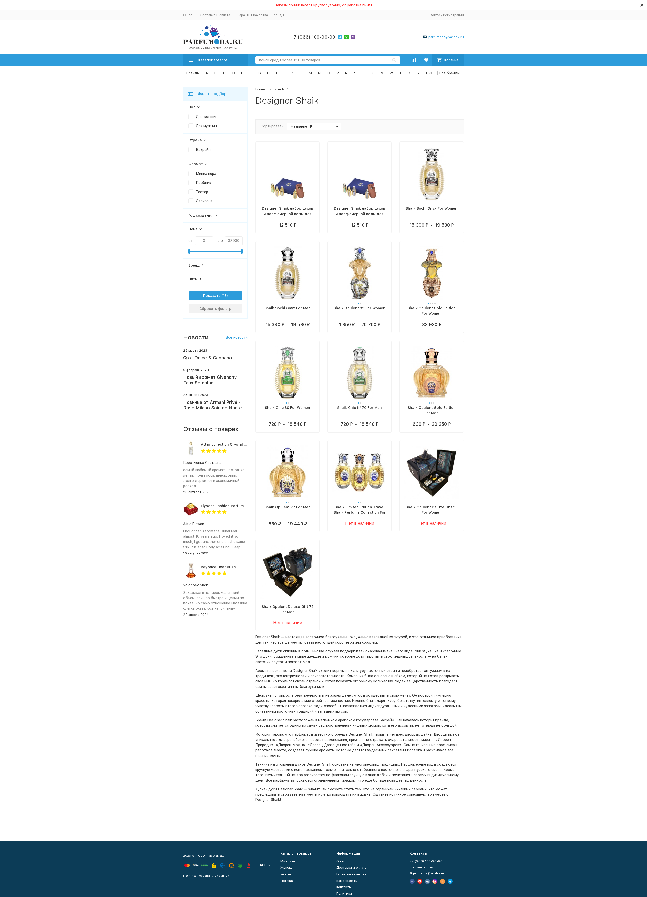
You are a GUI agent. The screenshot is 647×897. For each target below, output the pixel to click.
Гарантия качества (253, 15)
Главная (261, 89)
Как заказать (346, 881)
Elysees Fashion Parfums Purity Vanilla (235, 506)
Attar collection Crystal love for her (233, 444)
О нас (187, 15)
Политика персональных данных (206, 875)
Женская (287, 867)
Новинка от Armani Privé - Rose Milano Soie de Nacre (212, 404)
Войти (435, 15)
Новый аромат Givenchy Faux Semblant (210, 379)
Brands (279, 89)
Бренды (278, 15)
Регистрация (453, 15)
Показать (211, 296)
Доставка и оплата (215, 15)
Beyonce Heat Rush (218, 567)
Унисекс (287, 874)
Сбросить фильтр (215, 308)
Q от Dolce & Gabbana (207, 357)
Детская (287, 881)
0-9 (429, 73)
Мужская (287, 861)
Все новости (237, 337)
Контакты (343, 887)
